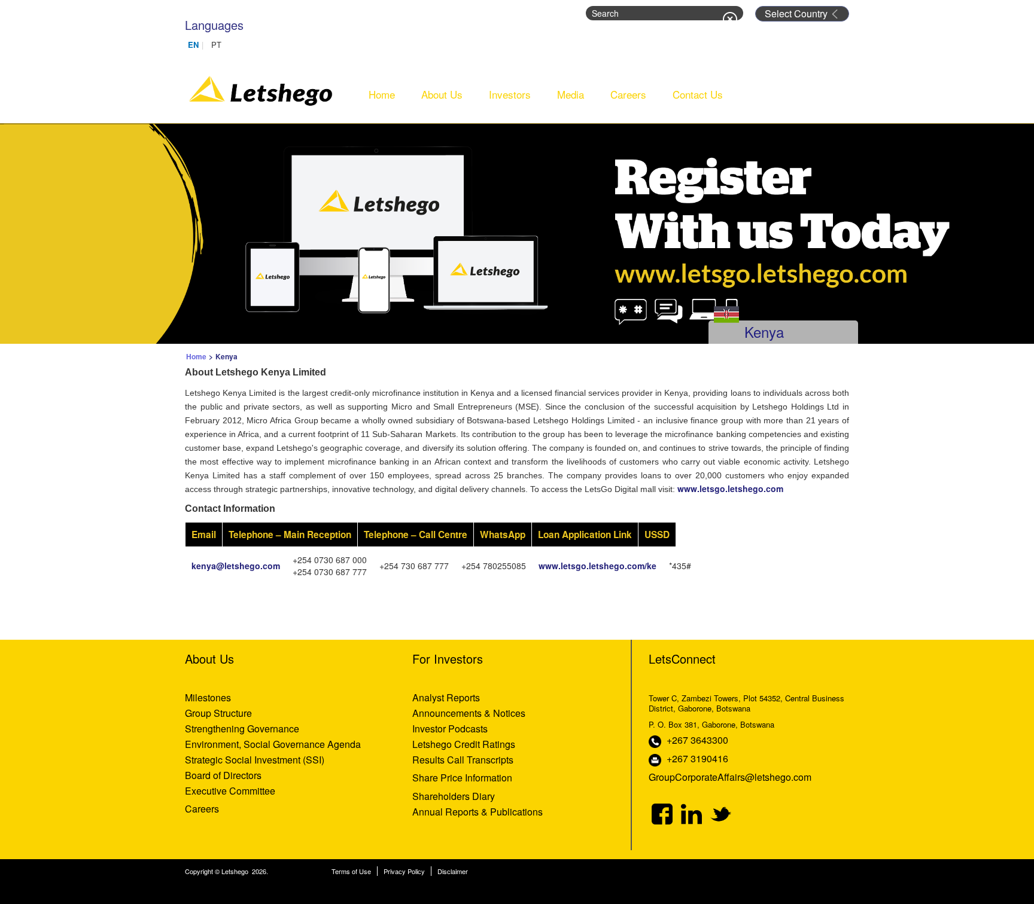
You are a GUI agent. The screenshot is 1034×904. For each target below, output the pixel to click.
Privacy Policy (404, 871)
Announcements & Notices (468, 713)
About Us (442, 94)
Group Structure (218, 713)
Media (570, 94)
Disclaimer (452, 871)
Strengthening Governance (242, 728)
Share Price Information (462, 777)
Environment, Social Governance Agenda (273, 744)
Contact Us (698, 94)
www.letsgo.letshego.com (731, 488)
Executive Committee (230, 791)
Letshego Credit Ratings (463, 744)
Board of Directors (223, 775)
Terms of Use (351, 871)
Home (382, 94)
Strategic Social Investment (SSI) (254, 759)
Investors (510, 94)
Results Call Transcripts (462, 759)
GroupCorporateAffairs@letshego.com (730, 777)
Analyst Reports (446, 697)
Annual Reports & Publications (477, 812)
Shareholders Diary (453, 796)
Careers (628, 94)
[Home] (261, 88)
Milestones (208, 697)
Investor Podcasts (450, 728)
